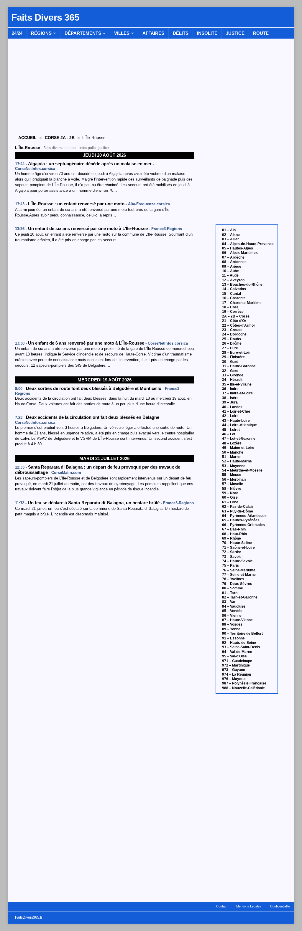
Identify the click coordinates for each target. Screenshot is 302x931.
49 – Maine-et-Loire (238, 448)
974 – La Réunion (236, 674)
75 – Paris (230, 565)
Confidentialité (280, 906)
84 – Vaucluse (233, 606)
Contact (221, 906)
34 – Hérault (232, 380)
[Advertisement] (104, 292)
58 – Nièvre (231, 489)
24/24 (17, 33)
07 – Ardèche (233, 257)
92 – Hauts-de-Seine (239, 643)
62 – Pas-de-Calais (238, 507)
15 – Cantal (231, 294)
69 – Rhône (231, 538)
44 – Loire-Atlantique (239, 425)
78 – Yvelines (233, 579)
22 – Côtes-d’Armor (238, 325)
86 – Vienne (232, 615)
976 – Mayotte (234, 679)
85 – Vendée (232, 611)
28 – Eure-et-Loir (236, 352)
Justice (235, 33)
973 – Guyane (233, 670)
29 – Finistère (233, 357)
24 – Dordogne (234, 334)
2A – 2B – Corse (236, 316)
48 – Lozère (232, 443)
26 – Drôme (232, 343)
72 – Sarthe (231, 552)
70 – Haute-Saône (237, 543)
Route (261, 33)
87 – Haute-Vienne (237, 620)
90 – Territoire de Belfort (242, 633)
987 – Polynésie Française (244, 683)
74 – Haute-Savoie (237, 561)
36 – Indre (230, 389)
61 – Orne (230, 502)
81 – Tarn (229, 593)
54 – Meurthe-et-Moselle (242, 470)
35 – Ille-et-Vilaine (237, 384)
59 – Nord (230, 493)
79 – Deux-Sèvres (237, 584)
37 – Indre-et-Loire (237, 393)
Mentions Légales (248, 906)
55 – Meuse (231, 475)
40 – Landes (232, 407)
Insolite (207, 33)
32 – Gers (230, 371)
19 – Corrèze (233, 312)
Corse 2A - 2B (60, 137)
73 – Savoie (232, 557)
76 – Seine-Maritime (238, 570)
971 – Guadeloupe (237, 661)
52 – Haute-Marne (237, 461)
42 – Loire (230, 416)
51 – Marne (231, 457)
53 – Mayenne (233, 466)
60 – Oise (230, 497)
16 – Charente (234, 298)
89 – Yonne (231, 629)
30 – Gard (230, 362)
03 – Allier (230, 239)
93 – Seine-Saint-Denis (241, 647)
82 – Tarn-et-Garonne (239, 597)
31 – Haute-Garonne (239, 366)
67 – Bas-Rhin (234, 529)
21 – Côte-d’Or (234, 321)
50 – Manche (232, 452)
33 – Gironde (232, 375)
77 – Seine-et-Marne (239, 575)
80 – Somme (232, 588)
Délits (180, 33)
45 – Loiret (231, 430)
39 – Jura (230, 402)
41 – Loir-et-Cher (236, 411)
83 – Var (229, 602)
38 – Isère (230, 398)
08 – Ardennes (234, 262)
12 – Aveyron (233, 280)
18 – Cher (230, 307)
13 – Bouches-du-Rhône (242, 284)
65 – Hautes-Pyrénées (241, 520)
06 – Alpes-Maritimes (240, 253)
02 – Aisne (231, 235)
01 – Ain (229, 230)
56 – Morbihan (234, 479)
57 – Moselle (232, 484)
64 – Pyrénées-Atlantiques (244, 516)
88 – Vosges (232, 624)
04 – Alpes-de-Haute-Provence (248, 244)
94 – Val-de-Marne (237, 652)
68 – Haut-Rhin (234, 534)
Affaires (153, 33)
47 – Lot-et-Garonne (238, 438)
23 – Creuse (232, 330)
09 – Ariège (231, 266)
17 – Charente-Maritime (242, 303)
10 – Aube (230, 271)
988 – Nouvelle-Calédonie (243, 688)
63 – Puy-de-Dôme (237, 511)
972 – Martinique (236, 665)
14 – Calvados (234, 289)
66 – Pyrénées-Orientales (243, 525)
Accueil (27, 137)
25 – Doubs (231, 339)
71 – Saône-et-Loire (238, 547)
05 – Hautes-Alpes (237, 248)
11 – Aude (230, 275)
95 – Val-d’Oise (234, 656)
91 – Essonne (233, 638)
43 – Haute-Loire (236, 421)
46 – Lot (228, 434)
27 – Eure (230, 348)
